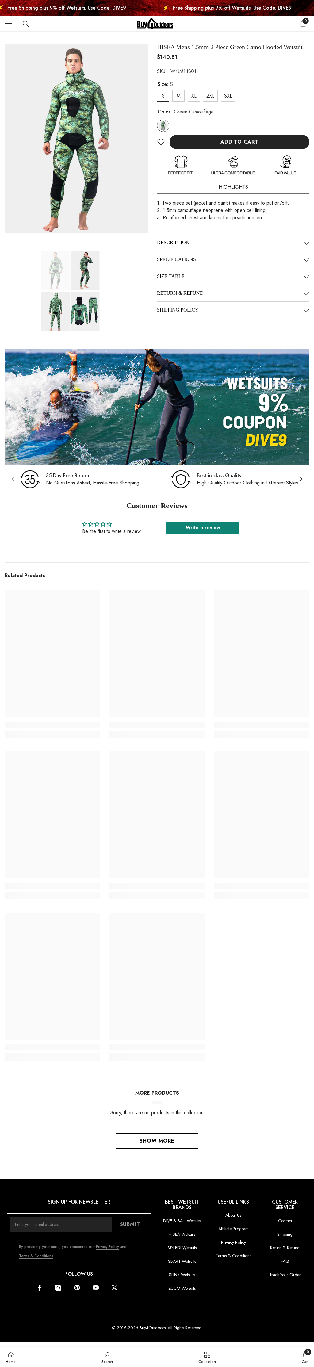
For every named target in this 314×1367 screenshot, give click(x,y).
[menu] (8, 23)
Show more (157, 1140)
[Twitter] (114, 1288)
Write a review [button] (203, 527)
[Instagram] (58, 1288)
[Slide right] (300, 479)
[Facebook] (40, 1288)
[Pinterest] (77, 1288)
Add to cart (239, 141)
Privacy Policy (107, 1247)
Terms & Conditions (36, 1256)
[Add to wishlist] (161, 142)
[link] (157, 407)
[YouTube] (96, 1288)
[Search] (25, 24)
